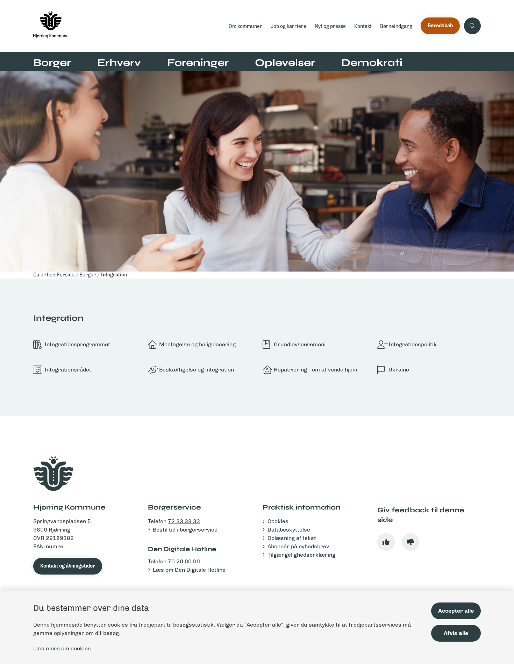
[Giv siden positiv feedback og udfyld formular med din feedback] (386, 542)
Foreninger (198, 62)
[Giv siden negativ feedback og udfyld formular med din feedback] (410, 542)
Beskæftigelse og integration (196, 369)
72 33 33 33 (184, 521)
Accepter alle (456, 610)
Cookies (277, 521)
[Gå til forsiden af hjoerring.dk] (128, 26)
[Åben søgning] (472, 25)
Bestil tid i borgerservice (185, 529)
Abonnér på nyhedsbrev (298, 546)
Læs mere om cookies (62, 648)
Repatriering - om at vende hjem (315, 369)
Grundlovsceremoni (300, 344)
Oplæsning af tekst (291, 538)
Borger (52, 62)
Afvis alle (456, 633)
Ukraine (398, 369)
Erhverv (119, 62)
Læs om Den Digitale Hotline (189, 569)
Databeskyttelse (288, 529)
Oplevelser (285, 62)
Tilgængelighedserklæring (301, 554)
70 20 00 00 (184, 561)
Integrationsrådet (67, 369)
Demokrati (371, 62)
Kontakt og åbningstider (67, 566)
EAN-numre (48, 546)
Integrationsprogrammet (77, 344)
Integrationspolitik (412, 344)
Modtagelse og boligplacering (197, 344)
